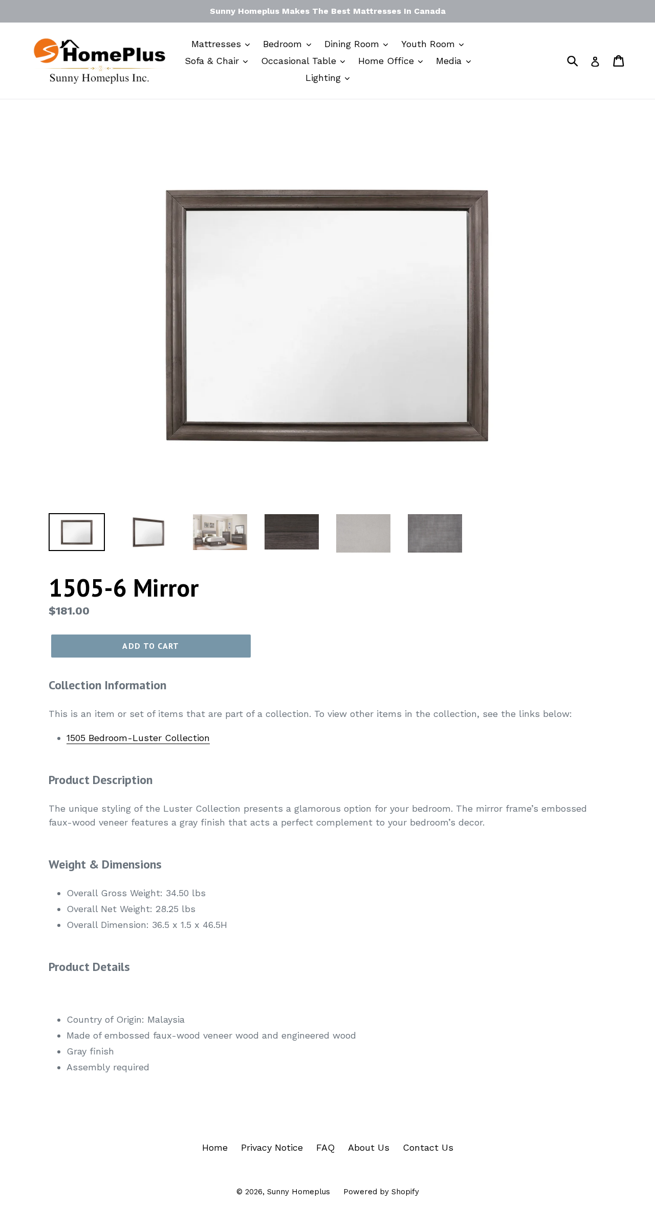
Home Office (387, 60)
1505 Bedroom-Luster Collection (138, 737)
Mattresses (217, 43)
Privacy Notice (272, 1147)
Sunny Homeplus (298, 1191)
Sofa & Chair (213, 60)
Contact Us (428, 1147)
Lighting (324, 77)
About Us (368, 1147)
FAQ (325, 1147)
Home (215, 1147)
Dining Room (353, 43)
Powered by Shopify (381, 1191)
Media (450, 60)
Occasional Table (300, 60)
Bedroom (284, 43)
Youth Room (429, 43)
